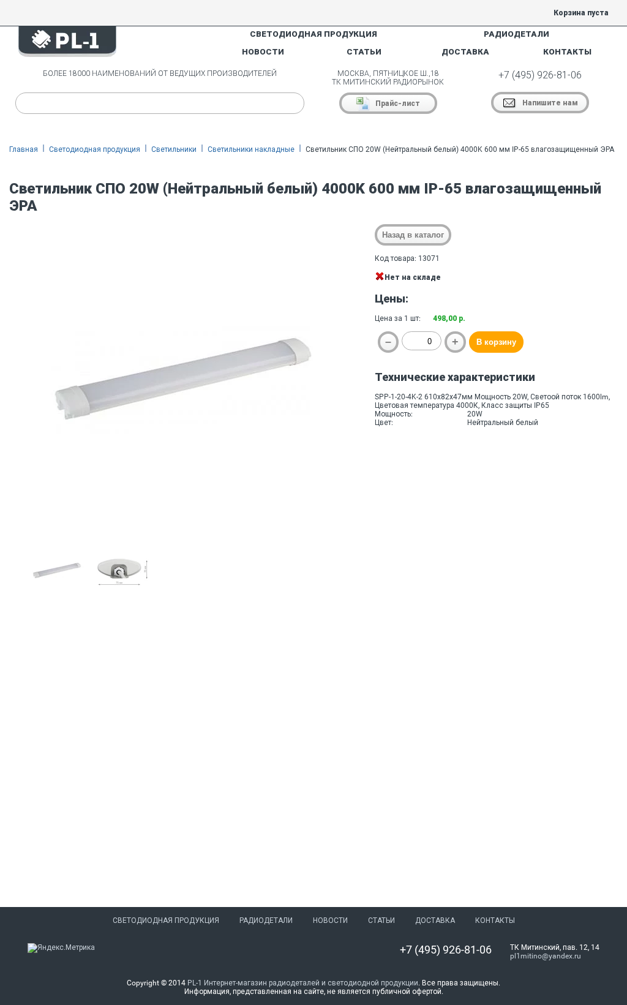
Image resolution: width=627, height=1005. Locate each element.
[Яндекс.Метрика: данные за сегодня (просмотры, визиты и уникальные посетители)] (61, 948)
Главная (23, 149)
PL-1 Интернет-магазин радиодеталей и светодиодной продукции (302, 983)
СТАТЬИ (364, 51)
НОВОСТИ (263, 51)
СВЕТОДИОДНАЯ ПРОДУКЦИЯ (313, 34)
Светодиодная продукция (94, 149)
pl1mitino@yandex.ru (545, 956)
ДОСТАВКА (465, 51)
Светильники (174, 149)
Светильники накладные (251, 149)
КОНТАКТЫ (567, 51)
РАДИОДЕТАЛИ (516, 34)
